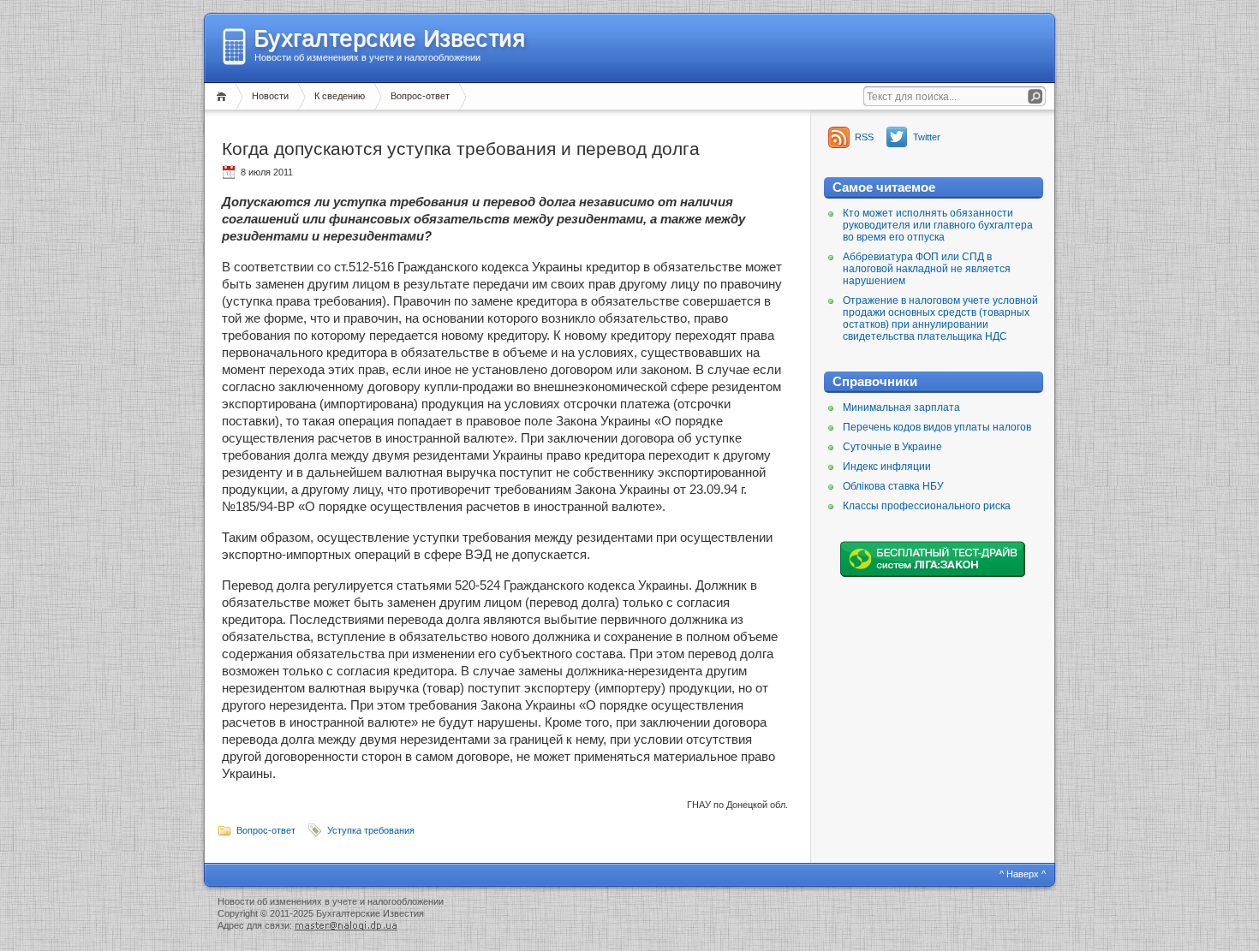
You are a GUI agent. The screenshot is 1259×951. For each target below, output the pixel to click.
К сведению (339, 96)
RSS (864, 137)
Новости (270, 96)
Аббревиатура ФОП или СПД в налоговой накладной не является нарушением (927, 269)
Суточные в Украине (892, 447)
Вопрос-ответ (420, 96)
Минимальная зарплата (901, 407)
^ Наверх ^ (1022, 874)
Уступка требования (371, 830)
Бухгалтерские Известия (389, 38)
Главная (224, 96)
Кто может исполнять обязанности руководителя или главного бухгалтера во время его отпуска (938, 225)
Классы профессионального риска (927, 506)
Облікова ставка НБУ (893, 486)
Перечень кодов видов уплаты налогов (937, 427)
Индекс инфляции (887, 467)
